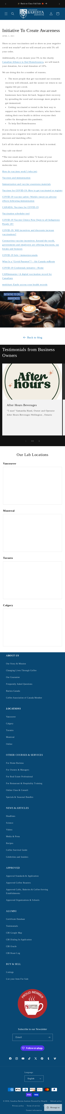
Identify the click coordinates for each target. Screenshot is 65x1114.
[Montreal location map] (32, 533)
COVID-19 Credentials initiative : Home (23, 268)
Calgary (9, 723)
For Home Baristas (15, 763)
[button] (6, 13)
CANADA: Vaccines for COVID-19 (20, 207)
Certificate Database (15, 919)
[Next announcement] (59, 4)
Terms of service (33, 1106)
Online (9, 744)
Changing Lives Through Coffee (21, 670)
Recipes (9, 843)
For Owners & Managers (17, 770)
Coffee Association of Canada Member (24, 698)
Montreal (10, 737)
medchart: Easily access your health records (24, 284)
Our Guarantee (13, 677)
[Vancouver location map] (32, 485)
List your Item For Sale (17, 979)
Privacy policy (18, 1106)
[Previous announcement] (5, 4)
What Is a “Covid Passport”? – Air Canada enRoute (28, 261)
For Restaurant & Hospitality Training (24, 783)
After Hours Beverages (22, 405)
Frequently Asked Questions (19, 684)
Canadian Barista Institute (20, 1101)
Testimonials (12, 926)
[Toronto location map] (32, 580)
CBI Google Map (14, 933)
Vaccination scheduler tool (16, 213)
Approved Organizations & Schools (22, 900)
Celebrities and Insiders (17, 857)
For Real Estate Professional (19, 776)
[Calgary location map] (32, 627)
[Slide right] (39, 441)
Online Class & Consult (17, 790)
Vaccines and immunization (16, 178)
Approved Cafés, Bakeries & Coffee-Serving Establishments (27, 891)
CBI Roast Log (13, 953)
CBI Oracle (11, 946)
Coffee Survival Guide (16, 850)
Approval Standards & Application (22, 876)
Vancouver (11, 717)
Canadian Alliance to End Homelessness (23, 62)
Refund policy (56, 1101)
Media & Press (13, 836)
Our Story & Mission (16, 664)
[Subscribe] (49, 1037)
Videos (9, 830)
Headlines (10, 816)
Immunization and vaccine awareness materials (26, 184)
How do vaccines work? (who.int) (19, 171)
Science (9, 823)
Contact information (34, 1110)
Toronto (9, 730)
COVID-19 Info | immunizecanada (20, 255)
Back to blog (34, 337)
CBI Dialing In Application (19, 939)
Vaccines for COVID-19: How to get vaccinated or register (32, 190)
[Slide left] (26, 441)
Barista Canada (13, 691)
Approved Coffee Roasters (18, 883)
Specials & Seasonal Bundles (19, 797)
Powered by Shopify (39, 1101)
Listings (10, 972)
